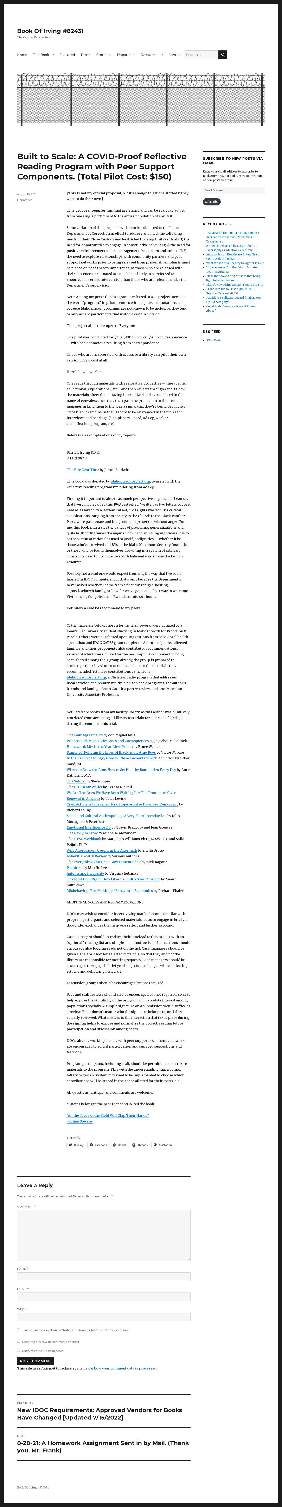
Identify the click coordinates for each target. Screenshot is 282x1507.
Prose (85, 55)
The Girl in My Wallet (84, 787)
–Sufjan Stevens (80, 1121)
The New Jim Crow (82, 833)
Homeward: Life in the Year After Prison (100, 747)
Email (23, 1289)
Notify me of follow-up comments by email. (50, 1341)
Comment (26, 1206)
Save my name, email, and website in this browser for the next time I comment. (76, 1330)
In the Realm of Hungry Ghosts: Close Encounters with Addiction (120, 758)
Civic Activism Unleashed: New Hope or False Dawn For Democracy (122, 804)
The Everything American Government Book (104, 862)
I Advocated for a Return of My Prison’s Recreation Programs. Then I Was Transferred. (232, 237)
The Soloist (76, 781)
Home (22, 55)
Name (23, 1268)
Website (24, 1309)
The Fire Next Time (83, 470)
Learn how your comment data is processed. (120, 1368)
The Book (41, 55)
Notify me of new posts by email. (43, 1350)
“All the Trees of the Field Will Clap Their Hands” (108, 1115)
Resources (149, 55)
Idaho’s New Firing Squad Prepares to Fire (234, 285)
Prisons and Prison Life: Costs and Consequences (108, 741)
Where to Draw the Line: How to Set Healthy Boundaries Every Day (121, 770)
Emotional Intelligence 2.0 (89, 827)
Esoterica (103, 55)
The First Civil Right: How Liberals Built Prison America (113, 879)
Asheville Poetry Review (87, 856)
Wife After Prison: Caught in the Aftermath (102, 850)
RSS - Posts (214, 340)
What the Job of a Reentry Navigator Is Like (235, 263)
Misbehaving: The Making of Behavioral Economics (110, 891)
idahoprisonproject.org (130, 481)
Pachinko (75, 868)
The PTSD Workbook (84, 839)
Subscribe (211, 202)
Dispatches (126, 55)
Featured (67, 55)
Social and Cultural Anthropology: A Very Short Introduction (117, 816)
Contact (175, 55)
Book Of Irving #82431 (50, 30)
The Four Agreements (85, 735)
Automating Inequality (85, 873)
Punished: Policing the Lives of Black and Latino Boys (111, 752)
